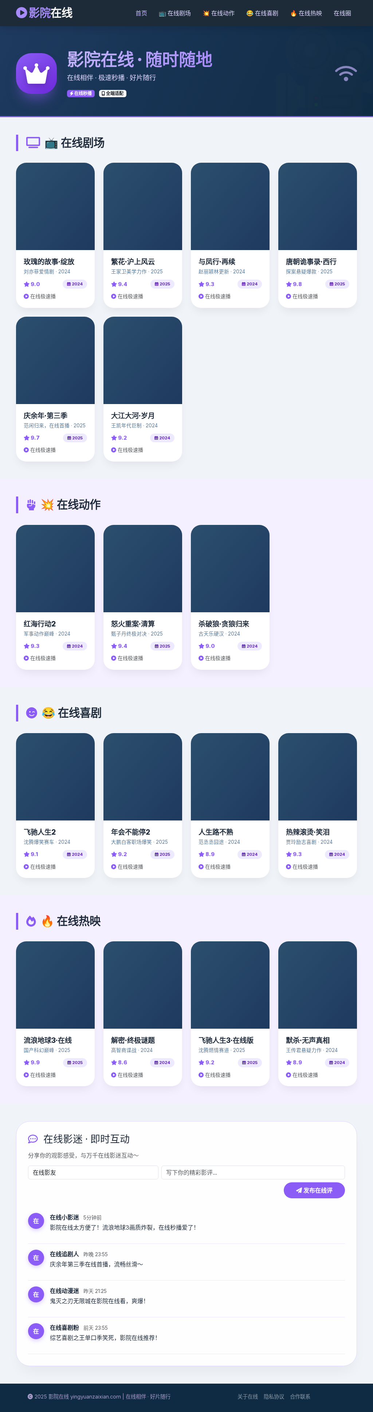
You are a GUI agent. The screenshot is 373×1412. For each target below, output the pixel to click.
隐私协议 (274, 1396)
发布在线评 (317, 1190)
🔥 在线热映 (306, 13)
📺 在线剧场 (175, 13)
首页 (141, 13)
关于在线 (247, 1396)
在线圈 (342, 13)
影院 (49, 12)
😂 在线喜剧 (262, 13)
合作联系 (300, 1396)
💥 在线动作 (219, 13)
